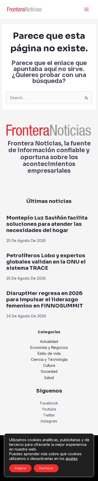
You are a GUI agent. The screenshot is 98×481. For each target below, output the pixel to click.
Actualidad (49, 341)
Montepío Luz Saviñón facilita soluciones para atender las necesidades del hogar (47, 224)
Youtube (49, 409)
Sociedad (49, 371)
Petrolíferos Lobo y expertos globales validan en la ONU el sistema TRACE (46, 261)
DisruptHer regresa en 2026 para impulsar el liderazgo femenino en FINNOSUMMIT (44, 299)
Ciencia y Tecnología (49, 359)
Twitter (49, 415)
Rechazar (46, 468)
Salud (49, 377)
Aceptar (20, 468)
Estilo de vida (49, 353)
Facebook (49, 403)
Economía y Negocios (49, 347)
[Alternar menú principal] (86, 9)
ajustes (72, 458)
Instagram (49, 421)
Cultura (49, 365)
